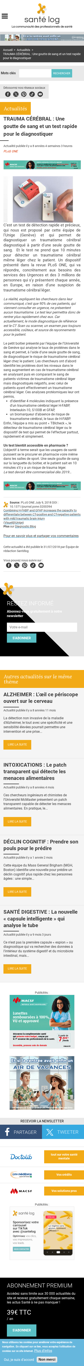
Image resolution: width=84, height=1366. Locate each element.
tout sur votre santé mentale (64, 1157)
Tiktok (32, 94)
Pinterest (23, 94)
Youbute (40, 94)
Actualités (23, 50)
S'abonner (21, 638)
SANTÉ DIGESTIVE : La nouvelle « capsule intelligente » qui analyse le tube (40, 918)
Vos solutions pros (64, 1191)
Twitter (16, 94)
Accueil (7, 50)
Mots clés (8, 73)
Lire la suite (17, 744)
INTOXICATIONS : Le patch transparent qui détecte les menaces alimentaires (34, 771)
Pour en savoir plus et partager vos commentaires (41, 536)
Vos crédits (64, 1175)
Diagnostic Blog (25, 526)
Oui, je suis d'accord (19, 1360)
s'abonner (21, 1330)
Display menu (5, 15)
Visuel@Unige (14, 522)
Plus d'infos (43, 1351)
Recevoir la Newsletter (42, 1121)
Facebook (8, 94)
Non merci (47, 1359)
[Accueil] (42, 9)
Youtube (41, 565)
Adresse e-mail (19, 620)
